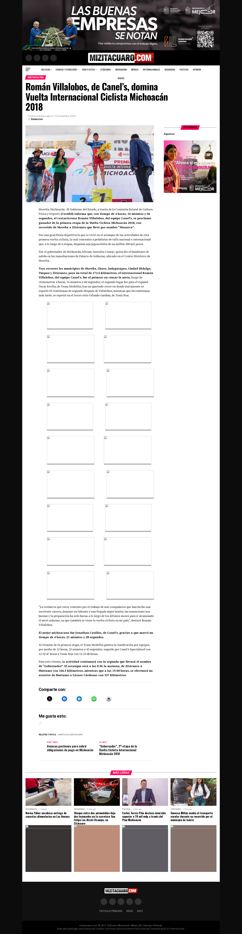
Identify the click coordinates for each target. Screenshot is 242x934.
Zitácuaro (105, 69)
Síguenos (190, 127)
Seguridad (169, 69)
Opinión (197, 69)
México (134, 69)
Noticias (45, 69)
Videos (121, 78)
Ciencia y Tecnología (66, 69)
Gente (140, 911)
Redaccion (37, 119)
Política (184, 69)
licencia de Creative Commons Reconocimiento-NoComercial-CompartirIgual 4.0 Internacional (133, 928)
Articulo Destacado (70, 735)
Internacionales (151, 69)
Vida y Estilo (88, 69)
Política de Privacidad (110, 911)
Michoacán (121, 69)
